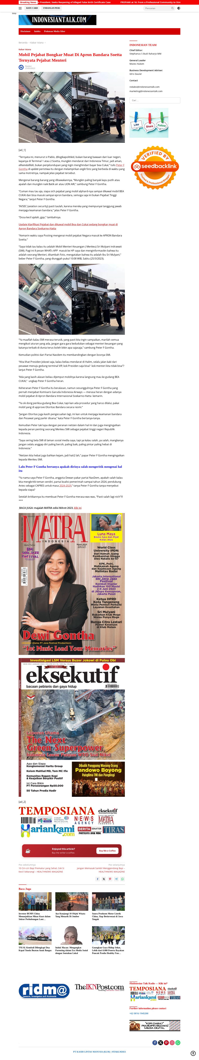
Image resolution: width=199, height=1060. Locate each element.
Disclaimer (25, 31)
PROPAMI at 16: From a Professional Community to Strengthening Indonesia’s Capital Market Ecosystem (125, 2)
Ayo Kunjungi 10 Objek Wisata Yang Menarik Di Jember (70, 915)
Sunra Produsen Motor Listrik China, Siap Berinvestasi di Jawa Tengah (107, 916)
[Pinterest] (166, 1043)
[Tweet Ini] (104, 879)
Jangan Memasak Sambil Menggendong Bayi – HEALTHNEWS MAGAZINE (101, 868)
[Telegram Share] (116, 879)
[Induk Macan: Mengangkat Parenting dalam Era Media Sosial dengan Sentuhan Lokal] (71, 935)
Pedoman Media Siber (54, 31)
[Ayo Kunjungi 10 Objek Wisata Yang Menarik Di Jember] (71, 901)
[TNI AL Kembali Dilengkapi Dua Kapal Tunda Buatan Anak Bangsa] (35, 935)
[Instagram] (172, 1043)
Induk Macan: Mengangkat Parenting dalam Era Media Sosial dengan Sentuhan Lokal (71, 950)
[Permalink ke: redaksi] (21, 67)
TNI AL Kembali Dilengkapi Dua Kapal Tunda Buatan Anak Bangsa (35, 949)
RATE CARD (32, 8)
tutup (14, 13)
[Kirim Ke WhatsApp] (122, 879)
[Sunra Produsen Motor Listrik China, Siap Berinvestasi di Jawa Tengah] (108, 901)
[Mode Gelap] (178, 8)
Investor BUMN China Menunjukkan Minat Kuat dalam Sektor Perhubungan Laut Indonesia (35, 917)
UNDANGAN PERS (51, 8)
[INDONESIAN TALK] (57, 19)
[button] (172, 8)
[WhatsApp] (177, 1043)
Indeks (37, 31)
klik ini (77, 508)
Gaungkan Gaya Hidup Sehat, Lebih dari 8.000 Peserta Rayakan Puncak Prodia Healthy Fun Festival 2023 (108, 950)
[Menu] (21, 8)
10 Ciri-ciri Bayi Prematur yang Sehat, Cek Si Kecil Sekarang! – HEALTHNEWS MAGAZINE (41, 868)
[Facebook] (154, 1043)
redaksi (28, 66)
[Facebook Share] (97, 879)
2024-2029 (65, 485)
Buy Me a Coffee (107, 850)
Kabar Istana (25, 49)
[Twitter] (160, 1043)
